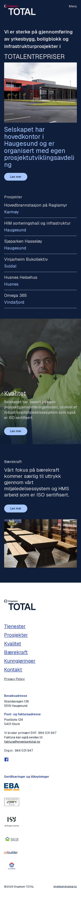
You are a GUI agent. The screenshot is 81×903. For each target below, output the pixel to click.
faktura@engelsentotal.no (22, 741)
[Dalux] (11, 839)
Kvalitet (12, 643)
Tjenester (15, 626)
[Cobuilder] (11, 852)
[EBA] (11, 786)
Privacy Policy (14, 679)
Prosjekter (16, 634)
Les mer (15, 177)
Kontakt (13, 669)
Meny (73, 6)
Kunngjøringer (19, 660)
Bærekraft (16, 652)
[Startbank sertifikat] (11, 865)
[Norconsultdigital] (11, 820)
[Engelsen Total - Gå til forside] (20, 11)
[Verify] (11, 802)
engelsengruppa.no (65, 886)
